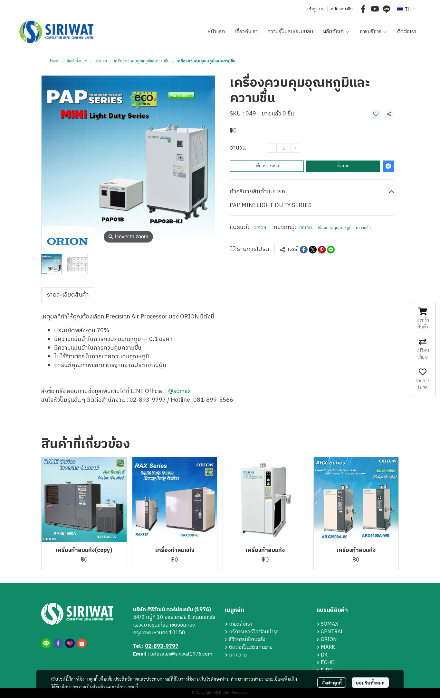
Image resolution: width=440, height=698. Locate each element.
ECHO (328, 662)
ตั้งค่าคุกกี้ (331, 682)
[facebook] (363, 9)
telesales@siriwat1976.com (181, 654)
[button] (406, 9)
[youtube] (375, 9)
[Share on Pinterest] (322, 249)
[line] (386, 9)
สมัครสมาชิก (342, 9)
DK (324, 655)
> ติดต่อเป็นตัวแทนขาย (249, 647)
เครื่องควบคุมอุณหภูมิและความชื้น (141, 61)
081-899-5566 (213, 400)
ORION (100, 61)
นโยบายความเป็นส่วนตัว (82, 686)
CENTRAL (332, 632)
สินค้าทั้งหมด (77, 61)
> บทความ (236, 655)
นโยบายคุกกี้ (126, 686)
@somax (179, 391)
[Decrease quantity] (271, 147)
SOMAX (329, 624)
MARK (328, 647)
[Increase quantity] (295, 147)
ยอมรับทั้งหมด (370, 682)
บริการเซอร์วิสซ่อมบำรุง (254, 632)
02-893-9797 (147, 400)
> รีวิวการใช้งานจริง (245, 639)
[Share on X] (313, 249)
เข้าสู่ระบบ (315, 9)
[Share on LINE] (331, 249)
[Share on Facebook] (304, 249)
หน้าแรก (53, 61)
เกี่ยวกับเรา (240, 624)
